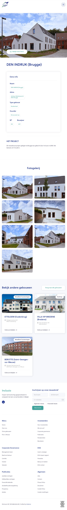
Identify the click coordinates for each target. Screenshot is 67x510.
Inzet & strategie (42, 452)
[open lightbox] (17, 187)
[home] (5, 3)
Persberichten (41, 438)
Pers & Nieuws (6, 435)
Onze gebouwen (6, 431)
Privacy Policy (41, 482)
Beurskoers (41, 441)
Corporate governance (44, 431)
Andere (4, 492)
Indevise (28, 504)
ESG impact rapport (43, 455)
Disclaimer (40, 485)
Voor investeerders (43, 425)
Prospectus (5, 489)
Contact (40, 479)
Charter (4, 462)
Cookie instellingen (43, 492)
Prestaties (40, 458)
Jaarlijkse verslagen (7, 476)
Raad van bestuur (7, 455)
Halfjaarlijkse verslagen (8, 479)
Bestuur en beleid (42, 462)
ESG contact (41, 465)
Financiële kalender (7, 482)
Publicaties (41, 435)
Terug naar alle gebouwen (53, 288)
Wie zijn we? (41, 428)
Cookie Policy (41, 489)
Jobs (39, 476)
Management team (7, 452)
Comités (4, 458)
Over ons (4, 428)
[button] (63, 4)
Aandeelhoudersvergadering (10, 485)
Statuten (4, 465)
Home (3, 425)
